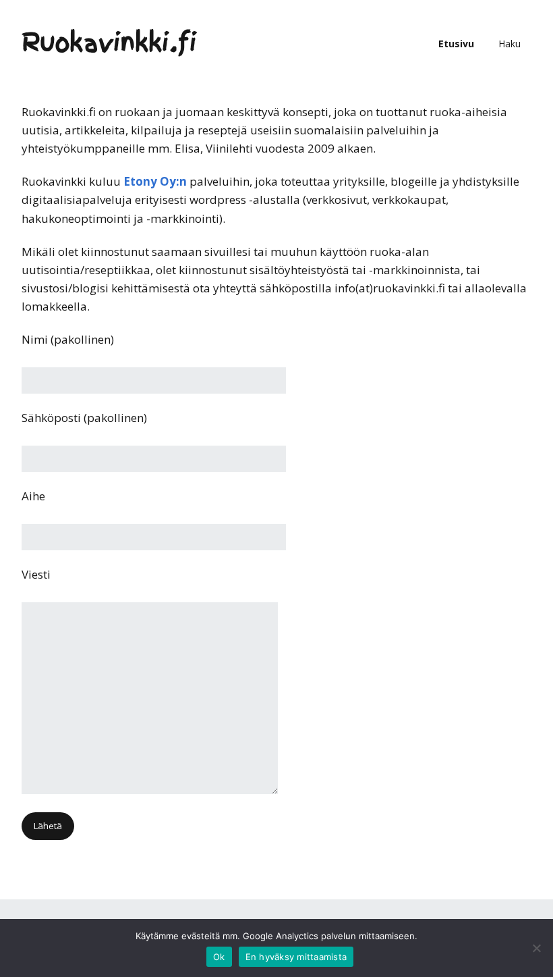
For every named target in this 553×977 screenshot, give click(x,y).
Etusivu (456, 43)
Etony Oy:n (155, 181)
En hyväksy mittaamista (296, 956)
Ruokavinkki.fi (109, 43)
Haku (509, 43)
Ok (219, 956)
